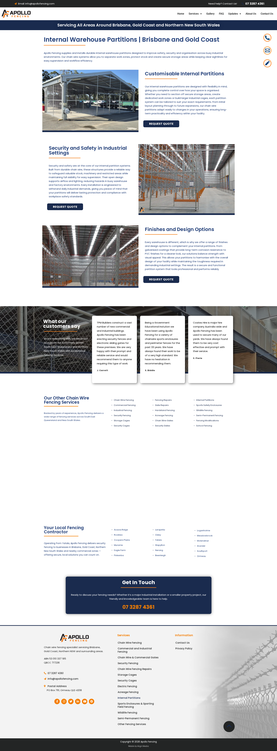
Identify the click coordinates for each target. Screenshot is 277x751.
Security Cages (122, 425)
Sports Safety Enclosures (209, 405)
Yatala (158, 539)
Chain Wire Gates (164, 420)
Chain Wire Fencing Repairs (135, 669)
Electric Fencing (127, 686)
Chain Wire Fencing (124, 400)
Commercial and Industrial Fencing (135, 650)
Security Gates (162, 425)
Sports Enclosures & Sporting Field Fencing (136, 705)
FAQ (221, 13)
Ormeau (201, 556)
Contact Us (267, 13)
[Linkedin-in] (77, 701)
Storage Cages (122, 420)
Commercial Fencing (125, 405)
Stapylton (160, 545)
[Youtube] (84, 701)
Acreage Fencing (164, 415)
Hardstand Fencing (165, 410)
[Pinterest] (91, 701)
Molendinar (203, 540)
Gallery (210, 13)
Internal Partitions (205, 400)
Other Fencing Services (132, 724)
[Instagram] (64, 701)
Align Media (143, 746)
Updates (233, 13)
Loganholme (203, 530)
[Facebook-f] (57, 701)
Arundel (201, 545)
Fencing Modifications (207, 420)
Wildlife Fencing (204, 410)
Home (180, 13)
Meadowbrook (205, 535)
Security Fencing (122, 415)
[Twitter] (71, 701)
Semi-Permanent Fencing (209, 415)
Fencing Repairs (163, 400)
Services (194, 13)
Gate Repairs (162, 405)
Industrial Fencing (123, 410)
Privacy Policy (183, 648)
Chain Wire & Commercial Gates (138, 657)
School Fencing (204, 425)
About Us (251, 13)
